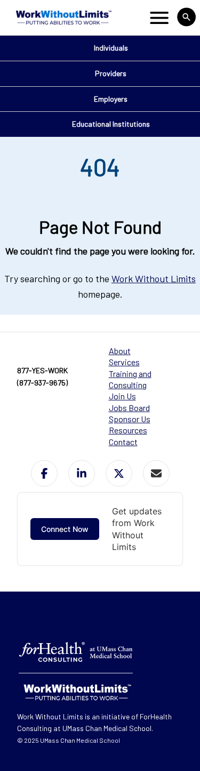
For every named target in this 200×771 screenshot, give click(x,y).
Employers (110, 98)
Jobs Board (129, 408)
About (120, 351)
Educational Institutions (111, 123)
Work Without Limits (153, 278)
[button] (44, 473)
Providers (110, 73)
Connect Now (65, 529)
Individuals (111, 47)
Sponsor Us (129, 419)
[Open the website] (62, 17)
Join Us (122, 396)
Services (124, 362)
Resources (128, 430)
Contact (123, 442)
